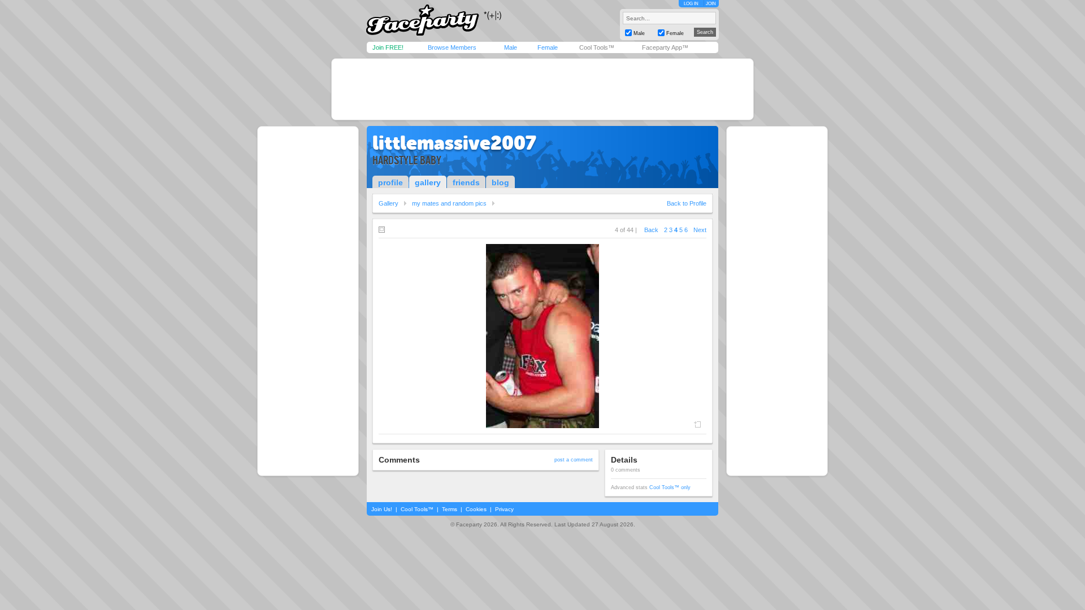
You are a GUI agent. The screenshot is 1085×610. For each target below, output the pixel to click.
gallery (428, 182)
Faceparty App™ (665, 47)
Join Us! (381, 509)
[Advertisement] (542, 89)
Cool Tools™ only (670, 487)
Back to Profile (686, 203)
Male (510, 47)
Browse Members (452, 47)
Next (699, 229)
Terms (449, 509)
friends (466, 182)
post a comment (573, 460)
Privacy (504, 509)
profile (390, 182)
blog (500, 182)
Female (547, 47)
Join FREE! (387, 47)
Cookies (476, 509)
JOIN (711, 3)
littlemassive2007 (454, 143)
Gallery (388, 203)
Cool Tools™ (596, 47)
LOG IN (691, 3)
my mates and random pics (449, 203)
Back (651, 229)
